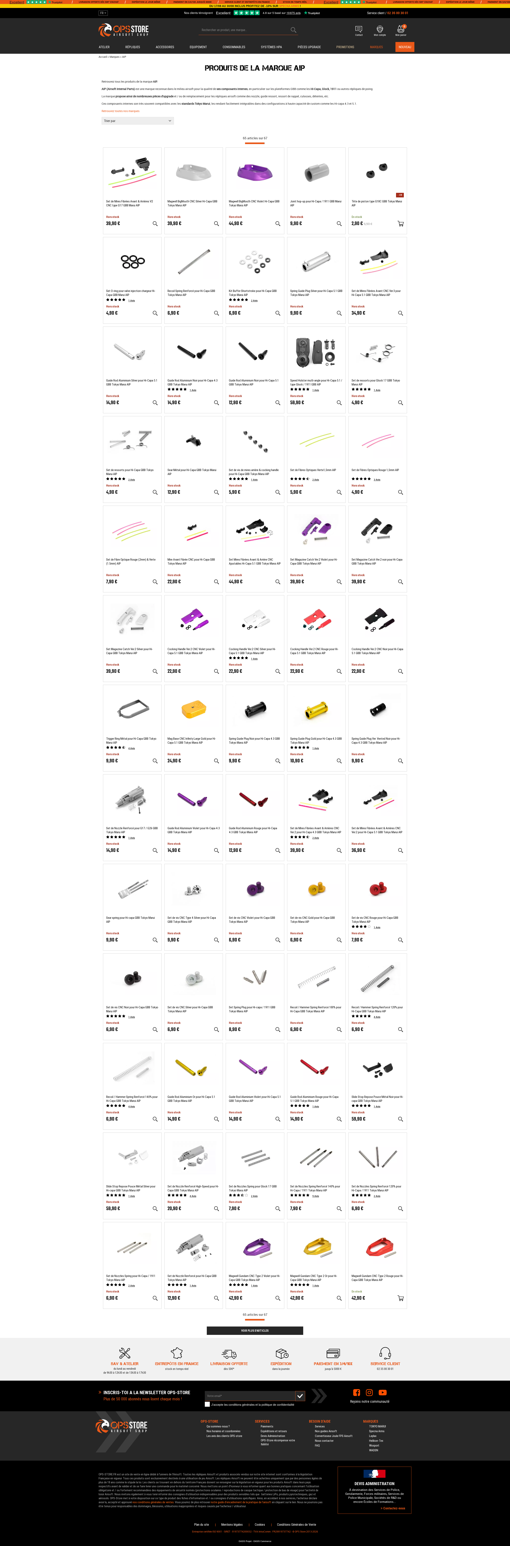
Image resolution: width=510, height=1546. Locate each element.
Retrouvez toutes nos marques (120, 111)
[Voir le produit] (155, 223)
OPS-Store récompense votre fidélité (278, 1442)
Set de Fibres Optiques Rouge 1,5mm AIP (375, 470)
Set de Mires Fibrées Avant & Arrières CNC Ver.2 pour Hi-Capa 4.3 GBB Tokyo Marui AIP (315, 830)
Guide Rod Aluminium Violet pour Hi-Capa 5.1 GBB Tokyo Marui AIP (255, 1099)
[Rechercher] (293, 30)
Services (320, 1426)
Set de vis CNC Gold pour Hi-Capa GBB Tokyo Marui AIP (312, 920)
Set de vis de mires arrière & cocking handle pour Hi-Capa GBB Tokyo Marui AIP (254, 472)
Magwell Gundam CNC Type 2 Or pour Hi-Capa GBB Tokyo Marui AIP (313, 1278)
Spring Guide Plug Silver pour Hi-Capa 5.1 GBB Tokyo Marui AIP (316, 293)
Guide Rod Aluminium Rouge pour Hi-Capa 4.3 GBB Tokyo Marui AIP (253, 830)
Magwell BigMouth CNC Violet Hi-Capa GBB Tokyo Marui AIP (254, 203)
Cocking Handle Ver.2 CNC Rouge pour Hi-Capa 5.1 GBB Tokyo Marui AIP (314, 651)
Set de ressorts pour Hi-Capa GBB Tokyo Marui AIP (130, 472)
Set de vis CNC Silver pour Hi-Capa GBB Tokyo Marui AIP (190, 1009)
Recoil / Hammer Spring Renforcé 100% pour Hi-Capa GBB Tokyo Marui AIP (315, 1009)
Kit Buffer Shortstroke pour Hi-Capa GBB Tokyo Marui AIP (253, 293)
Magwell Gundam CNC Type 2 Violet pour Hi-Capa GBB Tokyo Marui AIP (254, 1278)
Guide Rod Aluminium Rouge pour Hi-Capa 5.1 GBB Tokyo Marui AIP (314, 1099)
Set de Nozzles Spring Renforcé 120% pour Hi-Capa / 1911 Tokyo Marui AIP (376, 1188)
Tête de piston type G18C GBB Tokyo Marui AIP (377, 203)
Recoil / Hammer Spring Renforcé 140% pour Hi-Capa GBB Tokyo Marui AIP (132, 1099)
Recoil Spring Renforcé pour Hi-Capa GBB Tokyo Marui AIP (191, 293)
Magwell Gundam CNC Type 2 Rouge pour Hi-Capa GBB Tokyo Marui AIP (377, 1278)
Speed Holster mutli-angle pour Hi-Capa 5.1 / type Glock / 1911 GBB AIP (316, 382)
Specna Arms (376, 1431)
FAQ (317, 1445)
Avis (131, 300)
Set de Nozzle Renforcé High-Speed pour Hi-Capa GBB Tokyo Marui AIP (193, 1188)
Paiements (267, 1426)
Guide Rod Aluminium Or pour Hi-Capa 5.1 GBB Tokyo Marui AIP (191, 1099)
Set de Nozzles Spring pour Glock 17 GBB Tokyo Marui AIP (253, 1188)
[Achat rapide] (400, 223)
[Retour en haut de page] (505, 924)
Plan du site (201, 1524)
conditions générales (242, 1405)
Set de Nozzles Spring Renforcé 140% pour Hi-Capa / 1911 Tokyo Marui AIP (315, 1188)
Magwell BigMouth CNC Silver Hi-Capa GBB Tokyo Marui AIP (192, 203)
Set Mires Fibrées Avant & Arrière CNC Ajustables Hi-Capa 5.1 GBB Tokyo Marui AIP (255, 561)
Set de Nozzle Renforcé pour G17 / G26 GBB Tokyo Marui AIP (132, 830)
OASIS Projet (245, 1541)
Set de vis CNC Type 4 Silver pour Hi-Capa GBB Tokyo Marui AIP (192, 920)
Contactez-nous (393, 1508)
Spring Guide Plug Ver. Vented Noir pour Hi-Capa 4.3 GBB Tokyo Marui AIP (376, 740)
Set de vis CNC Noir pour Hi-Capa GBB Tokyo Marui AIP (132, 1009)
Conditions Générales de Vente (296, 1524)
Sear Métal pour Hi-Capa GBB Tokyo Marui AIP (192, 472)
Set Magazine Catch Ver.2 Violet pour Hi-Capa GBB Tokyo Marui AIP (314, 561)
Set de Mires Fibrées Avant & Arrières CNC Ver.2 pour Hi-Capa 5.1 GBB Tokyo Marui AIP (377, 830)
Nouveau (405, 47)
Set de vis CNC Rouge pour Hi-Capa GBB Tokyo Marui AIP (375, 920)
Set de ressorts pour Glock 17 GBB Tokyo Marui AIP (376, 382)
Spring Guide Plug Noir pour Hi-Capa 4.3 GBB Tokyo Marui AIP (254, 740)
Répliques (132, 47)
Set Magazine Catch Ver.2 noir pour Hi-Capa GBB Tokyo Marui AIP (377, 561)
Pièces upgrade (309, 47)
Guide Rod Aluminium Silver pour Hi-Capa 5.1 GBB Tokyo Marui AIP (131, 382)
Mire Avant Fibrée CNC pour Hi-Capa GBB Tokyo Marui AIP (191, 561)
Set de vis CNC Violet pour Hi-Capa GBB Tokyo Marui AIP (252, 920)
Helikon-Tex (376, 1441)
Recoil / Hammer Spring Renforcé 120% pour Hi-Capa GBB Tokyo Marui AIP (377, 1009)
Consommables (234, 47)
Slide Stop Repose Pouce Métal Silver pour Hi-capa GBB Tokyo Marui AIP (130, 1188)
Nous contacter (324, 1441)
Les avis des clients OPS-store (224, 1436)
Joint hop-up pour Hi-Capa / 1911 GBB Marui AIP (315, 203)
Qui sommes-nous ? (218, 1426)
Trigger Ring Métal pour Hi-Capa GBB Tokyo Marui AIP (131, 740)
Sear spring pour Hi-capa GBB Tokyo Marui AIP (130, 920)
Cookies (260, 1524)
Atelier (104, 47)
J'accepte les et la (252, 1405)
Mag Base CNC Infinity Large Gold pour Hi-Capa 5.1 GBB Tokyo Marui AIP (192, 740)
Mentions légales (232, 1524)
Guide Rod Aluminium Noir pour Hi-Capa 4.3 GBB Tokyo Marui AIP (193, 382)
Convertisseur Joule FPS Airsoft (334, 1436)
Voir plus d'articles (255, 1330)
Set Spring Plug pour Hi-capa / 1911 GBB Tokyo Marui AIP (252, 1009)
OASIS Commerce (262, 1541)
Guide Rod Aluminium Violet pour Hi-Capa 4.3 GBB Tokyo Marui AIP (194, 830)
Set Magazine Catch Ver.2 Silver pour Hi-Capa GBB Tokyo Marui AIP (129, 651)
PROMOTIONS (345, 47)
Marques (376, 47)
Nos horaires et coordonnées (223, 1431)
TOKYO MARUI (377, 1426)
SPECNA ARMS (289, 6)
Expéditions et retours (274, 1431)
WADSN (373, 1450)
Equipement (198, 47)
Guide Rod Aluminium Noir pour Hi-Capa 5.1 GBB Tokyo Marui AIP (254, 382)
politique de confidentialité (278, 1405)
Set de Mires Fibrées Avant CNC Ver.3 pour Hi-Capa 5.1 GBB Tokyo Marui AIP (376, 293)
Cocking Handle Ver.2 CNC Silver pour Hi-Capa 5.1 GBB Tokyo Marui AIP (252, 651)
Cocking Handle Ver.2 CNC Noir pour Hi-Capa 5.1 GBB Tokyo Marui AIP (377, 651)
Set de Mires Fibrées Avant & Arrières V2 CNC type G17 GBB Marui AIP (129, 203)
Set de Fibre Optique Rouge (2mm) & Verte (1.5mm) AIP (131, 561)
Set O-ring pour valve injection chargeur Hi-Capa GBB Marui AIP (130, 293)
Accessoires (165, 47)
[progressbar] (255, 143)
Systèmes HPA (271, 47)
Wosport (374, 1445)
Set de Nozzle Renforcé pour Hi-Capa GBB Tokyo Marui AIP (192, 1278)
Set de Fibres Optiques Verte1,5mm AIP (313, 470)
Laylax (373, 1436)
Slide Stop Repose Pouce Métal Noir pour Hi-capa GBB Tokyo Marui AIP (377, 1099)
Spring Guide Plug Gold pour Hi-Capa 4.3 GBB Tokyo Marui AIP (316, 740)
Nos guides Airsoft (326, 1431)
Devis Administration (273, 1436)
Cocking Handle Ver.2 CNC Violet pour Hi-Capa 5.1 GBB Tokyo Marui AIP (191, 651)
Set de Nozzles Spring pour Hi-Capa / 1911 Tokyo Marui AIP (130, 1278)
